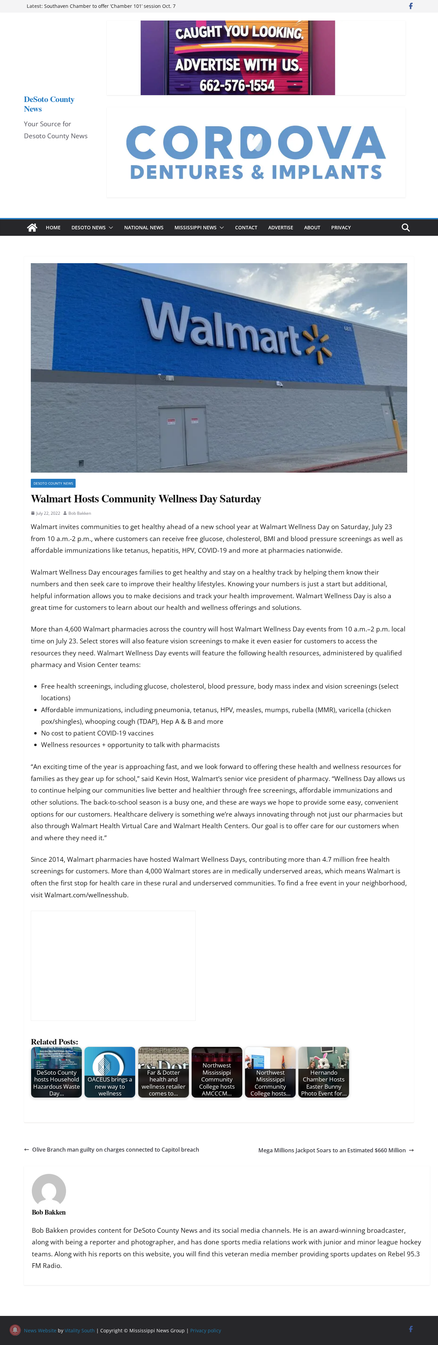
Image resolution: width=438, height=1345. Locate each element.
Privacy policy (205, 1330)
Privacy (341, 227)
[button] (109, 227)
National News (144, 227)
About (312, 227)
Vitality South (80, 1330)
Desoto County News (53, 483)
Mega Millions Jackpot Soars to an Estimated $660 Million (332, 1150)
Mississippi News (196, 227)
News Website (40, 1330)
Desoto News (89, 227)
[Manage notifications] (15, 1329)
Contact (246, 227)
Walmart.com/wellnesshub (85, 895)
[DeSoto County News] (32, 227)
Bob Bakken (79, 513)
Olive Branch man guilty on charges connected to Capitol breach (115, 1149)
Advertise (280, 227)
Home (53, 227)
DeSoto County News (49, 103)
